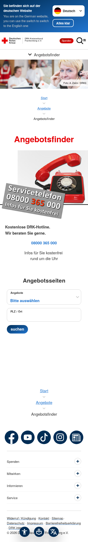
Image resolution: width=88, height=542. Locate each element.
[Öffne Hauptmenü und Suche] (81, 41)
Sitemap (57, 518)
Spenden (66, 40)
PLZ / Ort (16, 311)
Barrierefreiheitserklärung (63, 523)
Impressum (35, 523)
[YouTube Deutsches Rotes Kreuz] (28, 437)
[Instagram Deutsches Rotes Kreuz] (60, 437)
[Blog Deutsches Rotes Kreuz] (76, 437)
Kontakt (43, 518)
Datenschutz (16, 523)
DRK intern (16, 527)
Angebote (16, 293)
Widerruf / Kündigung (21, 518)
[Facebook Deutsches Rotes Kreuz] (11, 437)
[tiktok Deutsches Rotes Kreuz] (44, 437)
